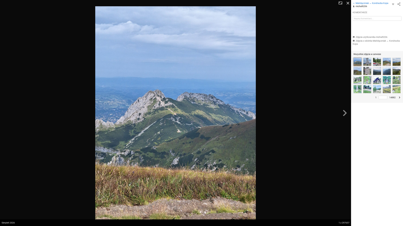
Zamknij (348, 3)
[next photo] (344, 113)
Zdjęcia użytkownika (371, 37)
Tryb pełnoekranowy (341, 3)
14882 (392, 97)
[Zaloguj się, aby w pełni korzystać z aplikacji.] (393, 4)
